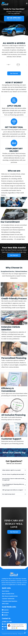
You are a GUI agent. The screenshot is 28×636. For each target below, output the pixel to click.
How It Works (5, 591)
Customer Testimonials (8, 598)
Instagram (6, 612)
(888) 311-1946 (7, 621)
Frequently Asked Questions (9, 601)
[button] (26, 3)
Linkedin (5, 615)
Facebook (6, 610)
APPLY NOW (5, 603)
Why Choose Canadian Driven (10, 596)
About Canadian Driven (8, 593)
